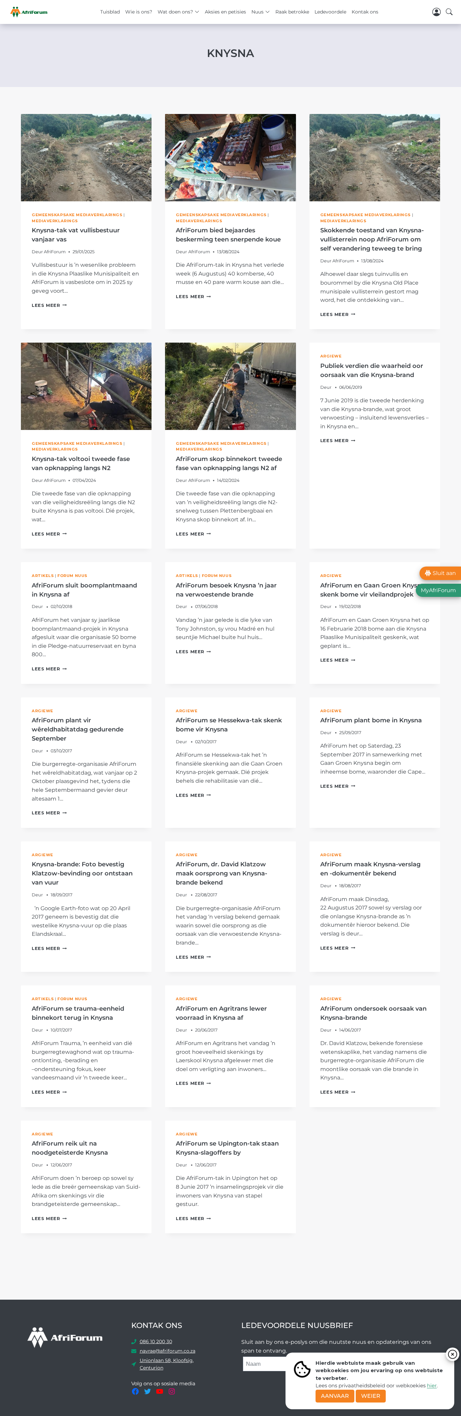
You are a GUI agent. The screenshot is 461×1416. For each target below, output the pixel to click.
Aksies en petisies (225, 12)
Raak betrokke (292, 12)
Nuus (257, 12)
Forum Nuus (72, 575)
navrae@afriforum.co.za (167, 1351)
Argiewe (331, 356)
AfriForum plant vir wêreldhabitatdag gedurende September (78, 729)
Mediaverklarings (55, 221)
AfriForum (55, 251)
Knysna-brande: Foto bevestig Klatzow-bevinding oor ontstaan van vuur (82, 873)
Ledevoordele (330, 12)
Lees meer (49, 305)
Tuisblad (110, 12)
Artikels (43, 575)
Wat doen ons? (175, 12)
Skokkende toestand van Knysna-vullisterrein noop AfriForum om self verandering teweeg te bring (372, 239)
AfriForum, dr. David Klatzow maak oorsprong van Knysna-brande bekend (221, 873)
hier (432, 1385)
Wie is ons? (138, 12)
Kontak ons (365, 12)
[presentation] (86, 157)
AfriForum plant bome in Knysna (371, 720)
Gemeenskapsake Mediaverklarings (77, 214)
